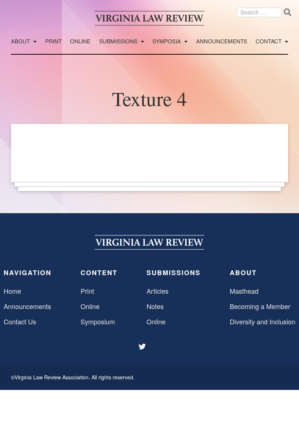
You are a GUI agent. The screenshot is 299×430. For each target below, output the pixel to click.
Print (53, 41)
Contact (268, 41)
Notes (155, 306)
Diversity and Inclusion (262, 321)
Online (80, 41)
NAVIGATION (27, 272)
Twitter (143, 346)
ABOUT (243, 272)
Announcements (221, 41)
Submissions (118, 41)
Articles (157, 291)
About (20, 41)
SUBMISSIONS (174, 272)
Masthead (244, 291)
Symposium (98, 321)
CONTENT (99, 272)
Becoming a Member (260, 306)
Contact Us (20, 321)
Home (12, 291)
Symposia (166, 41)
